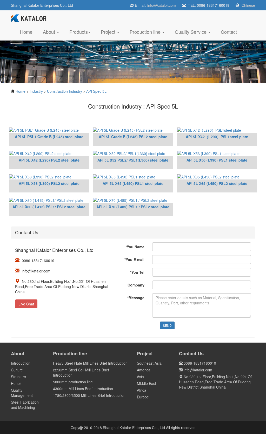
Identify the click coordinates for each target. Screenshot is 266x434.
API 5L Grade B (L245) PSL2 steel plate (133, 136)
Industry (36, 91)
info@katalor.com (161, 5)
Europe (143, 396)
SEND (167, 325)
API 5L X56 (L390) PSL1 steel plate (217, 160)
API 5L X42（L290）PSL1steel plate (217, 136)
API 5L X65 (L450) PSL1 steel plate (133, 183)
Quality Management (22, 393)
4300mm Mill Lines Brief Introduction (83, 388)
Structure (18, 376)
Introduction (20, 363)
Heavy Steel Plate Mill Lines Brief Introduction (90, 363)
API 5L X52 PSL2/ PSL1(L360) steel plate (132, 160)
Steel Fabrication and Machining (25, 404)
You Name (134, 246)
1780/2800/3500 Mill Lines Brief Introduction (89, 395)
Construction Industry (64, 91)
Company (136, 285)
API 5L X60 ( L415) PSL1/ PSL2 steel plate (48, 206)
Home (29, 31)
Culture (17, 369)
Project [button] (109, 31)
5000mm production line (73, 381)
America (143, 369)
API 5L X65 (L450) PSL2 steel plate (217, 183)
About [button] (49, 31)
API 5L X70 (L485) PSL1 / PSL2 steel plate (132, 206)
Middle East (146, 383)
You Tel (137, 272)
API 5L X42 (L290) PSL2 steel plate (49, 160)
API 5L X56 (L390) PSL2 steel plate (49, 183)
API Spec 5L (96, 91)
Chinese (248, 5)
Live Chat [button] (26, 303)
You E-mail (134, 259)
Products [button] (78, 31)
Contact (229, 31)
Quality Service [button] (191, 31)
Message (135, 297)
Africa (141, 390)
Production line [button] (146, 31)
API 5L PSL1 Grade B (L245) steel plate (49, 136)
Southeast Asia (149, 363)
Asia (140, 376)
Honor (16, 383)
